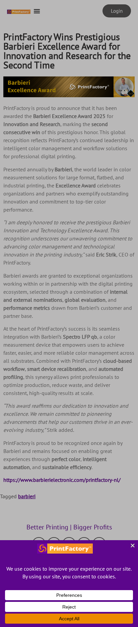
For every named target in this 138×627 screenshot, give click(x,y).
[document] (69, 313)
